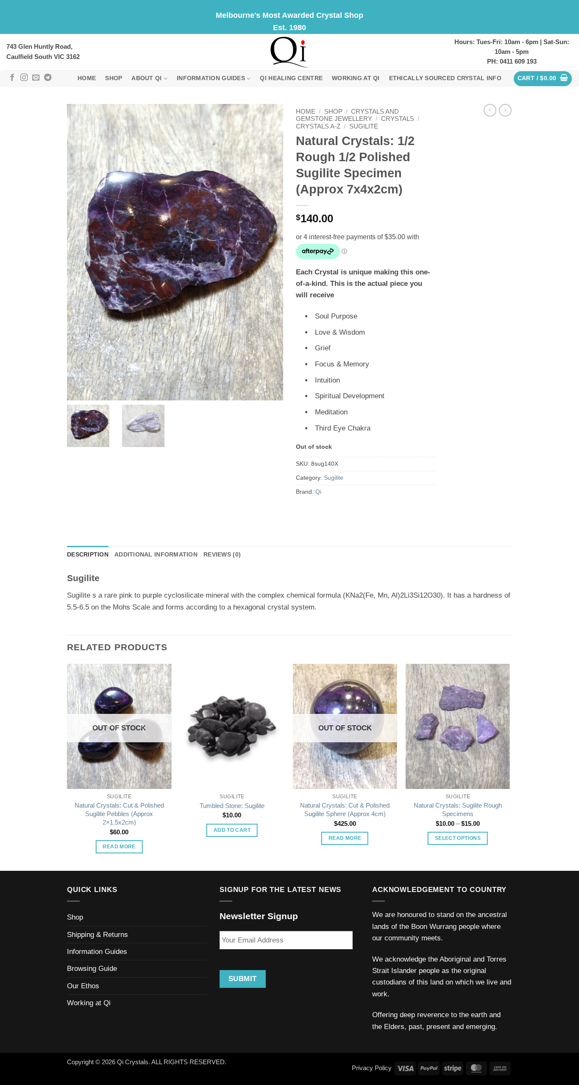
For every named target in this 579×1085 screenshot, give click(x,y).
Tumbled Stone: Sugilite (232, 805)
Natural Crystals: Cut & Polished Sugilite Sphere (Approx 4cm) (345, 809)
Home (87, 78)
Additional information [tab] (156, 554)
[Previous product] (505, 110)
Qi (318, 492)
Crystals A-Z (318, 126)
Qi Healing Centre (291, 78)
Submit (242, 979)
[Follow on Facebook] (12, 78)
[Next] (509, 766)
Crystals (397, 118)
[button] (543, 78)
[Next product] (490, 110)
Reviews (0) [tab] (222, 554)
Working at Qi (356, 78)
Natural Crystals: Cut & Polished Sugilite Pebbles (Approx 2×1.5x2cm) (119, 814)
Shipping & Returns (97, 935)
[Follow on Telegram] (47, 78)
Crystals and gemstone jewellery (347, 115)
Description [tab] (88, 554)
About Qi (146, 78)
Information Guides (211, 78)
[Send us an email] (35, 78)
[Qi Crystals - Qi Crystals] (289, 52)
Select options (458, 838)
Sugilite (363, 126)
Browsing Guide (92, 969)
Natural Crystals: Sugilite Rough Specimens (458, 809)
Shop (113, 78)
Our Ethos (83, 986)
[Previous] (67, 766)
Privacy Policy (372, 1067)
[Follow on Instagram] (24, 78)
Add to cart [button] (232, 830)
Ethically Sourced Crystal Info (445, 78)
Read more (119, 847)
